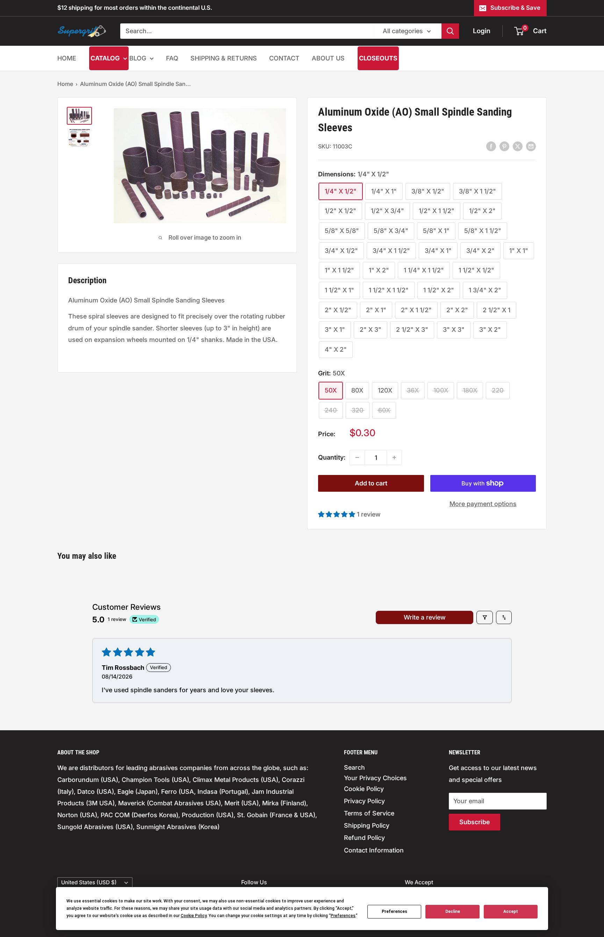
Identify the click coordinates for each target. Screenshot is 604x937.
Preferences (394, 911)
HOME (66, 58)
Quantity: (331, 457)
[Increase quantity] (394, 457)
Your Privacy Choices (375, 778)
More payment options (483, 503)
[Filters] (484, 617)
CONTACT (284, 58)
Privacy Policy (364, 801)
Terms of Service (369, 813)
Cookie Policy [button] (194, 915)
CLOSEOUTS (378, 58)
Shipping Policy (366, 825)
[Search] (450, 31)
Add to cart (371, 483)
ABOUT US (328, 58)
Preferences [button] (343, 915)
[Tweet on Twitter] (518, 146)
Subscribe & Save (515, 7)
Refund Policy (364, 837)
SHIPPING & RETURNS (223, 58)
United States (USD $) (89, 882)
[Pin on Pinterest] (504, 146)
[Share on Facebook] (491, 146)
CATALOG (105, 58)
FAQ (172, 58)
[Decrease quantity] (357, 457)
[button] (337, 514)
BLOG (137, 58)
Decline (452, 911)
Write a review (425, 617)
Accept (510, 911)
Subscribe (474, 822)
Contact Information (374, 850)
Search (354, 767)
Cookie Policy (364, 788)
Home (65, 83)
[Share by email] (531, 146)
